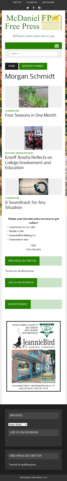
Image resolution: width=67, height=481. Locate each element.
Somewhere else (18, 239)
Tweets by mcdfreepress (19, 271)
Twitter (17, 2)
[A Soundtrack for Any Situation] (33, 192)
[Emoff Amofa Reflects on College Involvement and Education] (33, 147)
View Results (33, 249)
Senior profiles (24, 153)
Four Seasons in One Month (30, 115)
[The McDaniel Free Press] (33, 22)
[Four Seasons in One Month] (33, 105)
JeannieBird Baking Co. (22, 235)
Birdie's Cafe (16, 231)
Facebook (31, 2)
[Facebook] (33, 7)
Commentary (12, 111)
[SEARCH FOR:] (33, 53)
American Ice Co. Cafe (22, 227)
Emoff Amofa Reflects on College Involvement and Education (28, 163)
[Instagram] (39, 7)
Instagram (48, 2)
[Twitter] (27, 7)
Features (10, 153)
